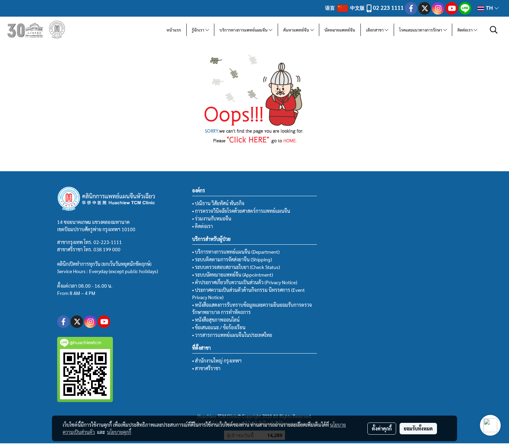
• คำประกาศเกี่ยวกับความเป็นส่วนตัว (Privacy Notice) (244, 282)
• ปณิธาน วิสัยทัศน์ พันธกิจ (218, 203)
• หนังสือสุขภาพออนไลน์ (216, 319)
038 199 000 (106, 249)
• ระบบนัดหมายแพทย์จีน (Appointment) (232, 274)
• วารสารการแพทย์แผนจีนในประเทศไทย (232, 335)
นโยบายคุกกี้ (119, 432)
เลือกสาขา (375, 30)
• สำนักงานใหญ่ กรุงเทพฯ (217, 360)
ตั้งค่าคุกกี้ (382, 428)
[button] (493, 29)
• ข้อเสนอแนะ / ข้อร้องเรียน (218, 327)
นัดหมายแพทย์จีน (339, 30)
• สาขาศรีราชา (206, 368)
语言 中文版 (345, 8)
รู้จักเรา (198, 30)
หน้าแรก (174, 30)
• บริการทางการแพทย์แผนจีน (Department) (235, 252)
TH (489, 8)
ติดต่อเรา (465, 30)
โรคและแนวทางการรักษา (421, 30)
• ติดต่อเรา (202, 226)
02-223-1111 (107, 242)
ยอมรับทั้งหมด (418, 428)
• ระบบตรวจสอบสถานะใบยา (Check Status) (236, 267)
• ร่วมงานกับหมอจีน (211, 218)
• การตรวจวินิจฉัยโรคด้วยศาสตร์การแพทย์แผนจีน (241, 211)
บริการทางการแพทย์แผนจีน (244, 30)
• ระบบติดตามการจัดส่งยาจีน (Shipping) (232, 259)
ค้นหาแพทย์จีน (296, 30)
